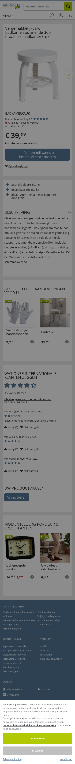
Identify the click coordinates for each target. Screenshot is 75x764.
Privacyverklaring (12, 759)
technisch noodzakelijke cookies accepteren (29, 725)
